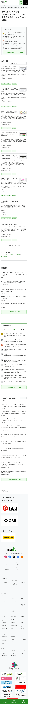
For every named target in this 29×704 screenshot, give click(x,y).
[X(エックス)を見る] (14, 557)
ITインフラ (9, 5)
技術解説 (13, 650)
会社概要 (7, 569)
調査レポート (4, 640)
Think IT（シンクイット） (6, 2)
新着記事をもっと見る (15, 312)
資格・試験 (4, 625)
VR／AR (3, 616)
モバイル (3, 614)
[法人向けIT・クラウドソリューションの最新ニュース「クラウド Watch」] (6, 683)
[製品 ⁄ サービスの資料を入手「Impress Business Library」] (6, 692)
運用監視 (4, 622)
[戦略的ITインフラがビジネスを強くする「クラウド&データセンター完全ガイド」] (6, 675)
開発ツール (13, 608)
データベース (13, 604)
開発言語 (18, 254)
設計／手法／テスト (23, 605)
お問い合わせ (7, 564)
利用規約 (18, 564)
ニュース (3, 650)
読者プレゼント (23, 582)
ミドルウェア (4, 604)
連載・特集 (3, 5)
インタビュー (4, 653)
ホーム (2, 490)
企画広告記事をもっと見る (15, 479)
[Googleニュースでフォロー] (18, 557)
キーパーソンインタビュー (23, 636)
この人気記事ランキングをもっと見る (15, 52)
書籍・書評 (22, 650)
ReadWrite (13, 655)
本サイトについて (8, 561)
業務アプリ (4, 611)
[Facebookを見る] (9, 557)
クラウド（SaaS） (4, 254)
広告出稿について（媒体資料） (21, 561)
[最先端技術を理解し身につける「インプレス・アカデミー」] (20, 696)
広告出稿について (14, 587)
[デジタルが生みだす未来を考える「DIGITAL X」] (20, 692)
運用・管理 (22, 616)
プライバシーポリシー (9, 566)
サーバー (14, 5)
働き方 (22, 622)
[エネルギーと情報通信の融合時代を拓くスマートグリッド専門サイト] (6, 687)
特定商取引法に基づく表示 (21, 566)
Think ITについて (5, 587)
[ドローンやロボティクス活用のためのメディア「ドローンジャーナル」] (6, 696)
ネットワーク (21, 5)
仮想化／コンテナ (23, 599)
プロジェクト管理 (5, 619)
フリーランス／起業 (23, 625)
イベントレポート (24, 7)
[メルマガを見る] (5, 557)
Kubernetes (10, 7)
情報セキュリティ (13, 640)
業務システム (13, 636)
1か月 (22, 330)
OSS (21, 614)
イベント (13, 653)
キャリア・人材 (14, 625)
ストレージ (4, 598)
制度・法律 (22, 628)
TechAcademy (5, 655)
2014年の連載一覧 (4, 491)
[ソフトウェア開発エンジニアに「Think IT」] (20, 675)
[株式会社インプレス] (14, 666)
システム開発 (13, 601)
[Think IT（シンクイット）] (11, 550)
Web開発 (22, 608)
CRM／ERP (13, 614)
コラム (22, 653)
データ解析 (23, 611)
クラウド (12, 598)
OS (21, 601)
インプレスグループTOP (21, 569)
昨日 (5, 330)
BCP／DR (22, 619)
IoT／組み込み (5, 601)
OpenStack (17, 7)
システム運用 (13, 619)
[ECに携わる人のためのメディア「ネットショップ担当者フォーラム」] (20, 687)
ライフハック (4, 628)
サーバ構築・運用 (23, 640)
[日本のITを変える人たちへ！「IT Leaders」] (20, 683)
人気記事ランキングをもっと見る (15, 387)
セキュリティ (13, 622)
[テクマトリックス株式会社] (8, 537)
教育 (12, 628)
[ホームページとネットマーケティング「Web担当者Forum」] (6, 679)
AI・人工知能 (4, 7)
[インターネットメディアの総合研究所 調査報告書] (20, 679)
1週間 (14, 330)
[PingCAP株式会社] (9, 508)
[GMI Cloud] (9, 520)
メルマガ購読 (4, 582)
